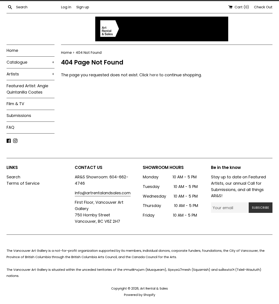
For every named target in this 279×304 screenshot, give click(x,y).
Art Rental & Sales (154, 288)
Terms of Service (23, 183)
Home (12, 50)
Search (13, 177)
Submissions (19, 115)
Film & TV (15, 103)
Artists (30, 74)
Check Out (263, 7)
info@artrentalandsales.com (103, 193)
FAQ (10, 127)
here (154, 75)
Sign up (82, 7)
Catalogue (30, 62)
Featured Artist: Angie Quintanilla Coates (27, 89)
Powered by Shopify (139, 295)
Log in (66, 7)
